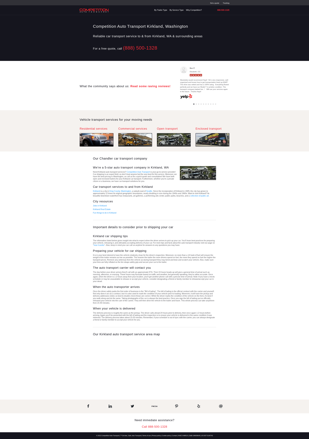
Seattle (149, 191)
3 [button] (198, 104)
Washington (126, 191)
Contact (174, 435)
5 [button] (203, 104)
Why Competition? (194, 10)
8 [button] (210, 104)
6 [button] (206, 104)
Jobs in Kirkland (100, 206)
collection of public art (199, 196)
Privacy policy (156, 435)
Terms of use (146, 435)
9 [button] (213, 104)
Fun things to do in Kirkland (104, 213)
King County (114, 191)
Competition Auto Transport (138, 172)
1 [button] (193, 104)
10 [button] (215, 104)
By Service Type (177, 10)
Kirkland (96, 191)
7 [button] (208, 104)
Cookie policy (166, 435)
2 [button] (196, 104)
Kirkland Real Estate (102, 209)
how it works (99, 245)
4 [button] (201, 104)
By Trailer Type (160, 10)
